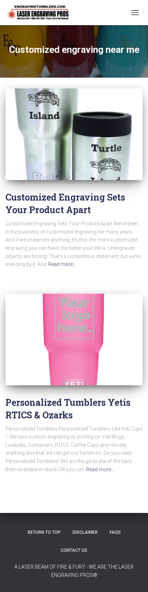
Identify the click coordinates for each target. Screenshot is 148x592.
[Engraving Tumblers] (40, 13)
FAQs (115, 532)
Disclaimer (85, 532)
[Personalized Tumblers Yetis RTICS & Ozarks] (74, 339)
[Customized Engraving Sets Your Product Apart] (74, 134)
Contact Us (74, 550)
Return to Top (44, 532)
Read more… (62, 264)
